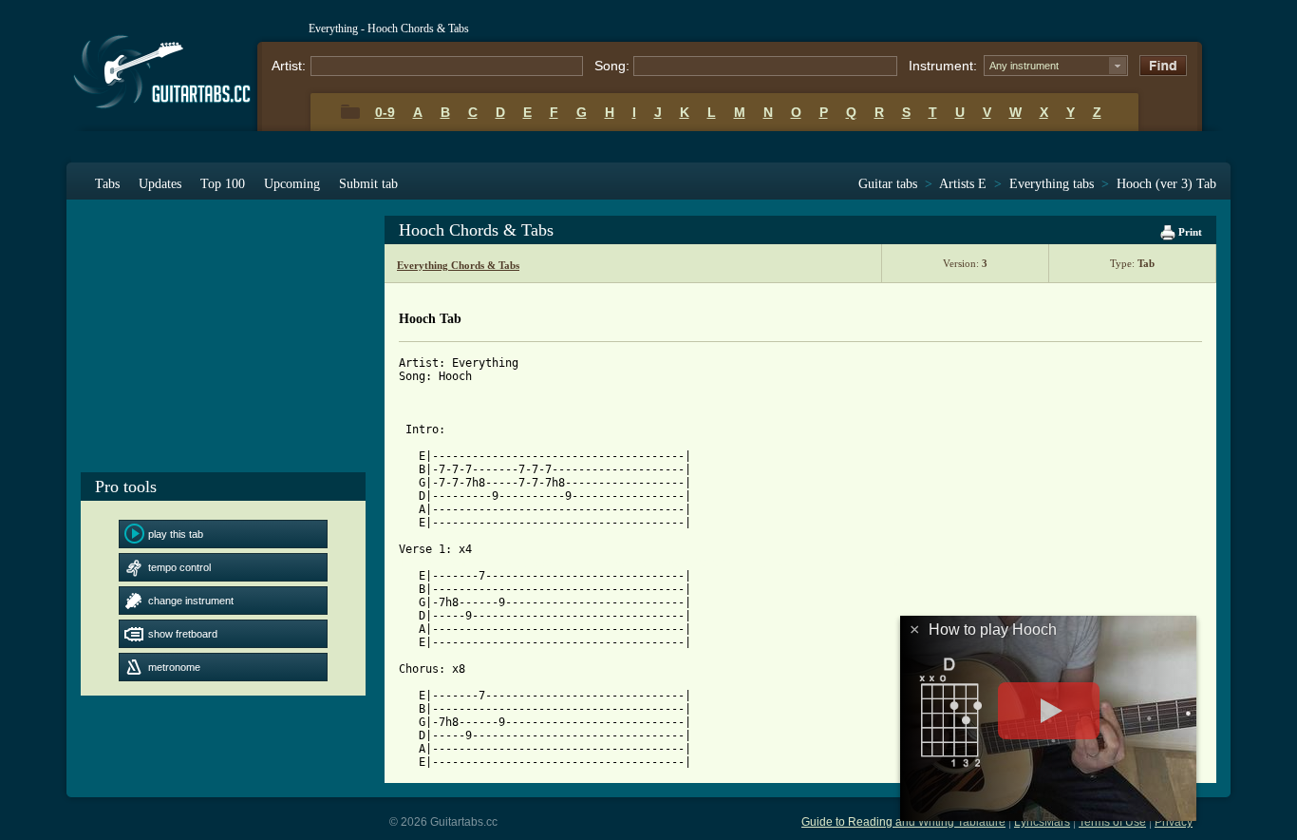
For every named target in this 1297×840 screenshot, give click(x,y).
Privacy (1174, 822)
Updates (160, 184)
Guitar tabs (887, 184)
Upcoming (292, 184)
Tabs (107, 184)
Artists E (963, 184)
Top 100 (222, 184)
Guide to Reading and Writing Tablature (903, 822)
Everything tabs (1051, 184)
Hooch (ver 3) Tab (1166, 184)
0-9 (385, 112)
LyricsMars (1042, 822)
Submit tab (368, 184)
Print (1188, 232)
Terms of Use (1112, 822)
